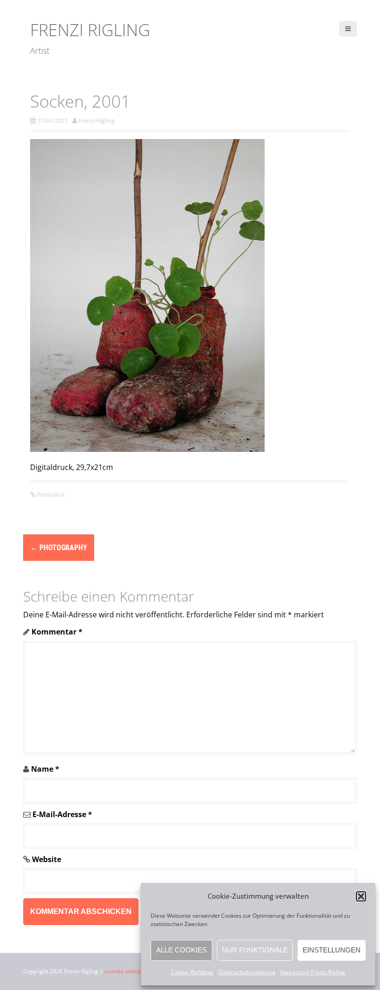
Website (46, 859)
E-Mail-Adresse (62, 814)
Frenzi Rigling (90, 30)
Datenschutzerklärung (247, 972)
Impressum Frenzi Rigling (312, 972)
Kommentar (57, 632)
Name (45, 769)
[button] (361, 896)
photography (58, 547)
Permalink (50, 494)
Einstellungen (332, 950)
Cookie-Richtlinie (192, 972)
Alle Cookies (181, 950)
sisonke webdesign (128, 971)
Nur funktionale (255, 950)
